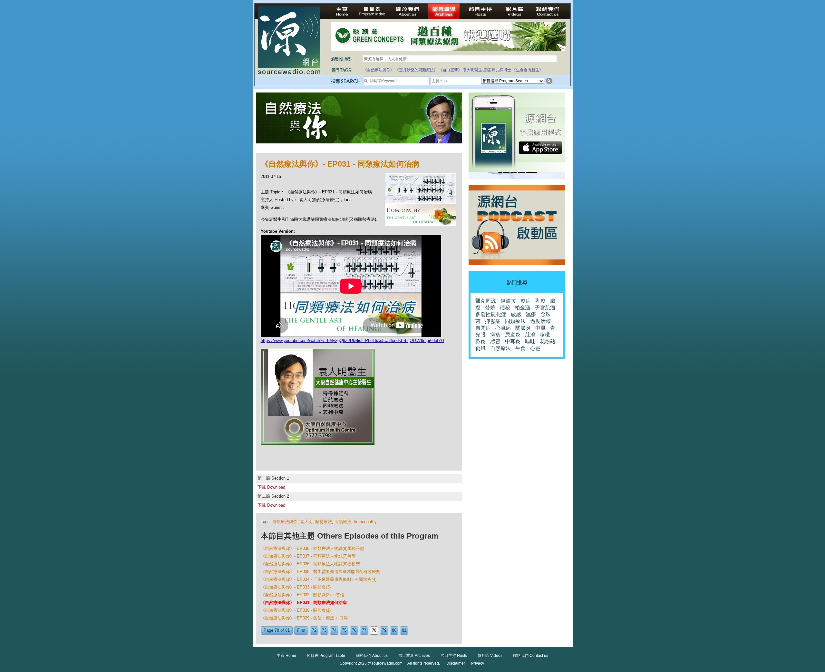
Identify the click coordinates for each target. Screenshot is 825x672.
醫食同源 (485, 301)
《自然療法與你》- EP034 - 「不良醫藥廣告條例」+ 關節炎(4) (318, 579)
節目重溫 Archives (414, 655)
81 (404, 630)
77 (364, 630)
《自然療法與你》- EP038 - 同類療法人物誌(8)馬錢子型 (312, 548)
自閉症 (483, 328)
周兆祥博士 (501, 70)
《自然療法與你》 (378, 70)
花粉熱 (547, 341)
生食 (520, 348)
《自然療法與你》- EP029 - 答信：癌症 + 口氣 (304, 618)
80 (394, 630)
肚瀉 (530, 334)
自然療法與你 (284, 521)
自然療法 (500, 348)
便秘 (505, 307)
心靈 (535, 348)
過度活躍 (540, 321)
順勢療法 (323, 521)
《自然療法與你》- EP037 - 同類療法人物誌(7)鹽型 (308, 556)
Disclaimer (455, 663)
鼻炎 (480, 341)
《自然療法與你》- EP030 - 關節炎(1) (296, 610)
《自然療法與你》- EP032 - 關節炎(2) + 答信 (302, 594)
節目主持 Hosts (454, 655)
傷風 (480, 348)
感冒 (495, 341)
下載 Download (271, 487)
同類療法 (343, 521)
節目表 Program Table (326, 655)
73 (324, 630)
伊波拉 (508, 301)
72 (314, 630)
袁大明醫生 (472, 70)
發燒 (490, 307)
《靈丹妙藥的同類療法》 (416, 70)
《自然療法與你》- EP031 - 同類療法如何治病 (304, 602)
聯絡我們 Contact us (530, 655)
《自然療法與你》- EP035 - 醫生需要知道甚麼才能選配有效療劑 (320, 571)
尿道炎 (512, 334)
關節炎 (523, 328)
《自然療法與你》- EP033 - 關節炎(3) (296, 587)
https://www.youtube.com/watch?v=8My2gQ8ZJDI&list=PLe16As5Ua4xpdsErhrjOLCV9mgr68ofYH (352, 340)
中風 (540, 328)
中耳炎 (512, 341)
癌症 (487, 70)
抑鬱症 (492, 321)
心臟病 (503, 328)
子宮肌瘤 (545, 307)
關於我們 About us (372, 655)
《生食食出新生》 (527, 70)
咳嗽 (545, 334)
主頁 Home (286, 655)
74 (334, 630)
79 (384, 630)
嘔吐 (530, 341)
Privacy (477, 663)
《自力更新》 (450, 70)
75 (344, 630)
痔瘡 (495, 334)
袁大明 (306, 521)
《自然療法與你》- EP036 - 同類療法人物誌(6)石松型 (310, 563)
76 (354, 630)
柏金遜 (522, 307)
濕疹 (531, 314)
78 (374, 630)
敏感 (516, 314)
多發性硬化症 (490, 314)
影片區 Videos (490, 655)
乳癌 (540, 301)
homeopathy (365, 521)
